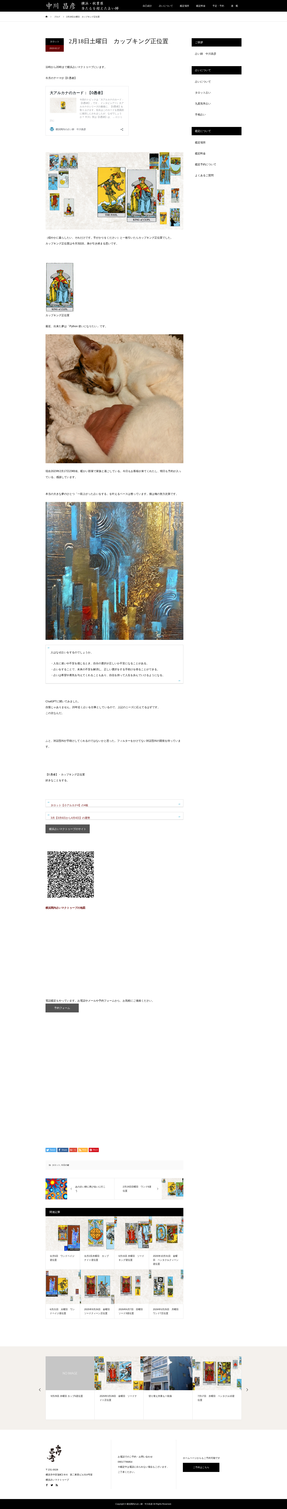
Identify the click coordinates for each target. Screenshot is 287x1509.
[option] (70, 1388)
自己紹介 (147, 5)
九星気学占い (203, 103)
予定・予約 (218, 5)
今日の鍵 (65, 1165)
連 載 (234, 5)
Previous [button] (40, 1389)
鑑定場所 (184, 5)
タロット (54, 41)
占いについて (166, 5)
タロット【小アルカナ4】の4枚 (69, 805)
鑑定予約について (205, 164)
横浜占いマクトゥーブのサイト (67, 829)
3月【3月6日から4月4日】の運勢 (70, 817)
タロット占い (203, 92)
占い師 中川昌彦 (205, 53)
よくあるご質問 (204, 175)
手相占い (200, 114)
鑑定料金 (200, 5)
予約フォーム (62, 1008)
